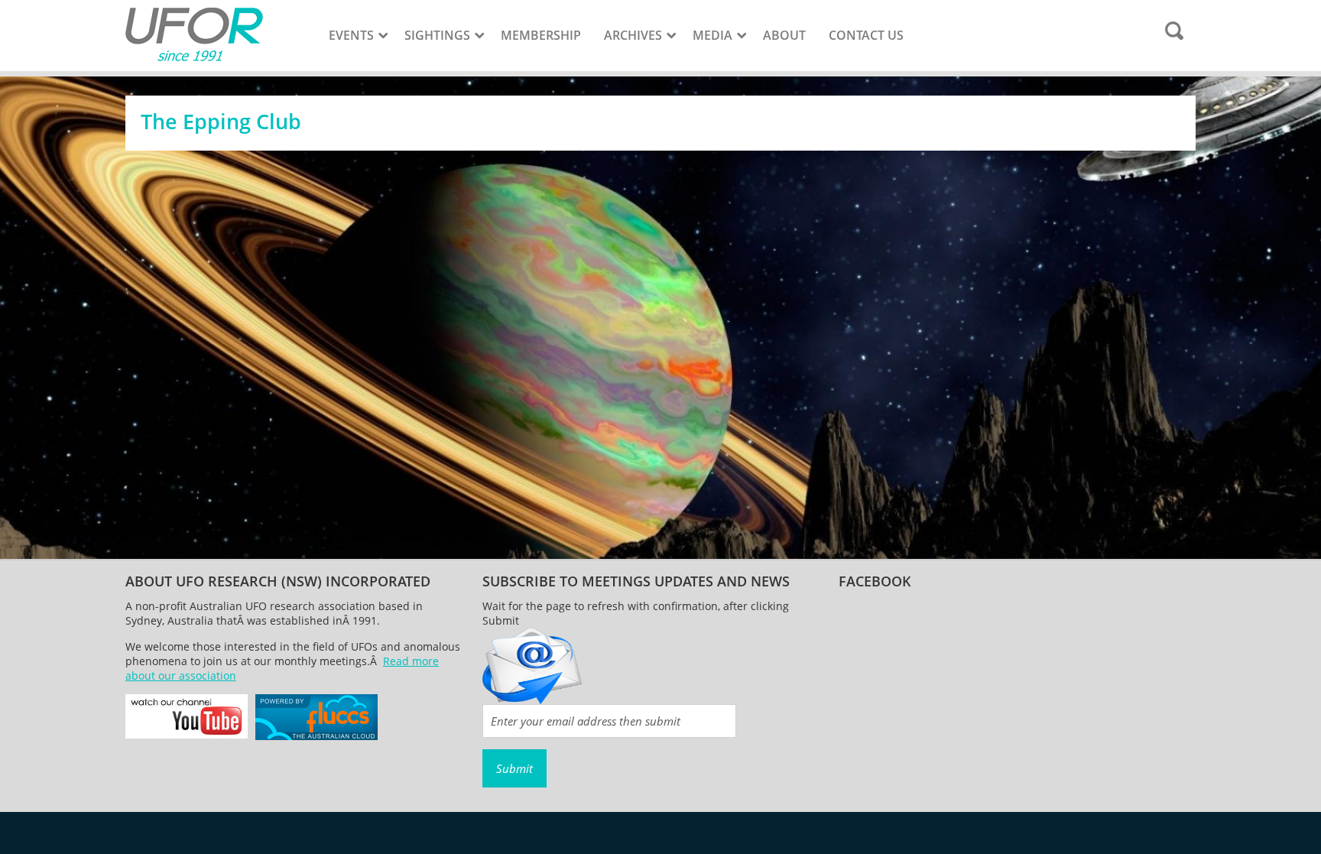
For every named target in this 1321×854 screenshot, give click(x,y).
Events (351, 35)
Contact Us (866, 35)
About (784, 35)
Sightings (437, 35)
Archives (633, 35)
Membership (541, 35)
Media (712, 35)
